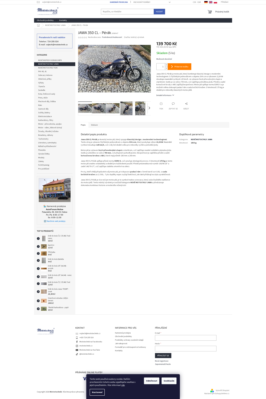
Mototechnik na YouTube (89, 350)
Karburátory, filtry (45, 120)
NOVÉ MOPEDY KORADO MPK (50, 60)
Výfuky (41, 82)
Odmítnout (151, 380)
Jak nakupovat (121, 343)
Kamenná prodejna (119, 2)
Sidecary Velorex (45, 75)
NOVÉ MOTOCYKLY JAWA (48, 64)
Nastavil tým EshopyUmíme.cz (216, 393)
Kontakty (119, 350)
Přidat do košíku (181, 66)
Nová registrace (161, 361)
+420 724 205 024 (86, 337)
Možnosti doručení (164, 59)
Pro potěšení (43, 168)
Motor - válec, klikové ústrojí (50, 127)
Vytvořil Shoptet (222, 390)
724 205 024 (53, 41)
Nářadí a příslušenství (47, 146)
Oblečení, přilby (45, 79)
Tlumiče (41, 86)
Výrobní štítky (44, 154)
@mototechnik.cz (86, 354)
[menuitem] (45, 20)
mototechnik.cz (85, 345)
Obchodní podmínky (141, 2)
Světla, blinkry (44, 112)
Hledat (159, 11)
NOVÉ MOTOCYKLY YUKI (48, 67)
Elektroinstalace (45, 116)
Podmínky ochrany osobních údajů (129, 340)
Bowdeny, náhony (45, 135)
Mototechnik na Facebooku (90, 341)
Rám (40, 105)
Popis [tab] (83, 125)
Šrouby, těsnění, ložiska (48, 131)
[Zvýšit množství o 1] (166, 65)
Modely (41, 157)
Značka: (134, 37)
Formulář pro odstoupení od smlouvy (130, 347)
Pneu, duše (43, 97)
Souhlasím (169, 380)
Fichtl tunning (43, 165)
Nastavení (97, 392)
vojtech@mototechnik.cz (57, 44)
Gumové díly (43, 109)
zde (123, 385)
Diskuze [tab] (94, 125)
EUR (199, 2)
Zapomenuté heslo (163, 364)
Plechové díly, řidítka (47, 101)
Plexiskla (42, 150)
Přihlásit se (163, 355)
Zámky (41, 161)
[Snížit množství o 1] (166, 68)
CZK (194, 2)
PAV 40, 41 (42, 71)
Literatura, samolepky (47, 142)
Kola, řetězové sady (46, 94)
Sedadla (41, 90)
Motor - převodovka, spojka (49, 124)
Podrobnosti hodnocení (112, 37)
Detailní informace (163, 95)
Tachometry (43, 139)
